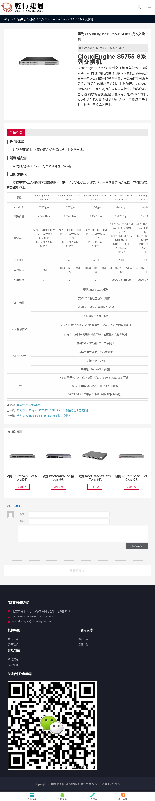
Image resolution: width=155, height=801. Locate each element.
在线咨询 (62, 799)
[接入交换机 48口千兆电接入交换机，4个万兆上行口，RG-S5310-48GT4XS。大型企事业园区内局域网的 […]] (95, 456)
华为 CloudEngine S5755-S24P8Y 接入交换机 (44, 415)
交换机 (32, 19)
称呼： (23, 514)
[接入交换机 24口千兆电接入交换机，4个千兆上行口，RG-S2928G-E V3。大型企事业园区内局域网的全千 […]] (58, 456)
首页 (10, 19)
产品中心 (21, 19)
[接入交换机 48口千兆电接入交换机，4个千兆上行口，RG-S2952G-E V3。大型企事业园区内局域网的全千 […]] (22, 456)
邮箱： (23, 521)
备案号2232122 (110, 784)
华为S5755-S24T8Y (29, 405)
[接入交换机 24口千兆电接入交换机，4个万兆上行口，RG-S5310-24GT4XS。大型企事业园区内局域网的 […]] (131, 456)
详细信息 (22, 487)
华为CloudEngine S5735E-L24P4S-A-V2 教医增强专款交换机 (53, 410)
